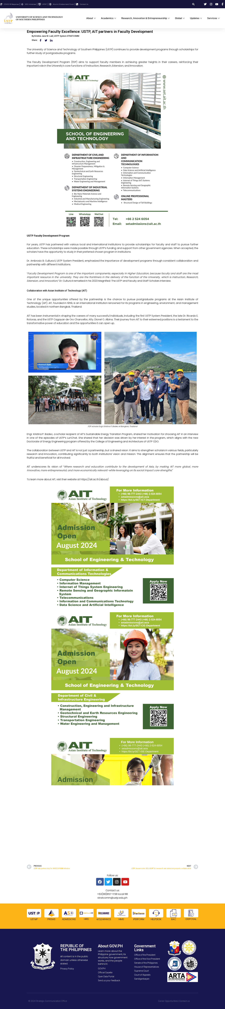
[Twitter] (108, 882)
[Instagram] (117, 882)
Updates (194, 18)
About (89, 18)
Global (178, 18)
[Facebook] (100, 882)
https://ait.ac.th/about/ (95, 479)
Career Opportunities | (168, 1001)
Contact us (184, 1001)
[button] (193, 4)
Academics (107, 18)
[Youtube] (125, 882)
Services (212, 18)
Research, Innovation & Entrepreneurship (144, 18)
